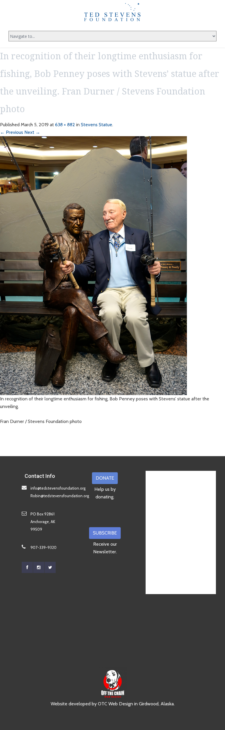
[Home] (112, 12)
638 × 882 (65, 124)
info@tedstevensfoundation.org (58, 488)
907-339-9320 (43, 547)
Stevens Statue (96, 124)
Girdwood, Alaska (156, 704)
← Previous (11, 132)
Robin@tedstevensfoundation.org (59, 495)
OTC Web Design (115, 704)
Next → (32, 132)
